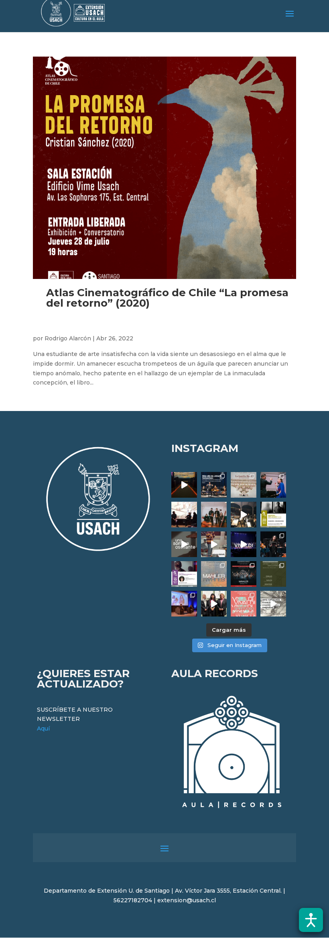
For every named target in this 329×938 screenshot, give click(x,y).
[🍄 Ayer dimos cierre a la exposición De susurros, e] (214, 604)
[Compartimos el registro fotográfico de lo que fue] (273, 485)
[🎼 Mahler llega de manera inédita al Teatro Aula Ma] (214, 544)
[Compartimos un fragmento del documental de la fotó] (184, 544)
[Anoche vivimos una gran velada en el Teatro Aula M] (273, 544)
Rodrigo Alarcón (68, 338)
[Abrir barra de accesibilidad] (311, 920)
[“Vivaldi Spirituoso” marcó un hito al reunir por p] (243, 544)
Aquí (43, 728)
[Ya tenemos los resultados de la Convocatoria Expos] (273, 574)
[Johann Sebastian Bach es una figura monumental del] (214, 485)
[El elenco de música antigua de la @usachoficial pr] (243, 485)
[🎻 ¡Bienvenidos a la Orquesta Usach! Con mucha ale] (214, 514)
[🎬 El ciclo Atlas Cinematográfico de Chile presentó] (184, 604)
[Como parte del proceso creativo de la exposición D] (273, 604)
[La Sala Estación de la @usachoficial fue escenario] (184, 514)
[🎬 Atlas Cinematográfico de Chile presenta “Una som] (184, 574)
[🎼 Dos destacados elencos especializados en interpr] (243, 604)
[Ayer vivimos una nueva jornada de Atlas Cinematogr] (184, 485)
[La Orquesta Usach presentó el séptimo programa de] (243, 514)
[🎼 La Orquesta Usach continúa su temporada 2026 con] (243, 574)
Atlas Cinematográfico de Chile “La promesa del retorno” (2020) (167, 297)
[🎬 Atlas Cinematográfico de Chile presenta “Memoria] (273, 514)
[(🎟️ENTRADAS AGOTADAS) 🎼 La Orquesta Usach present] (214, 574)
